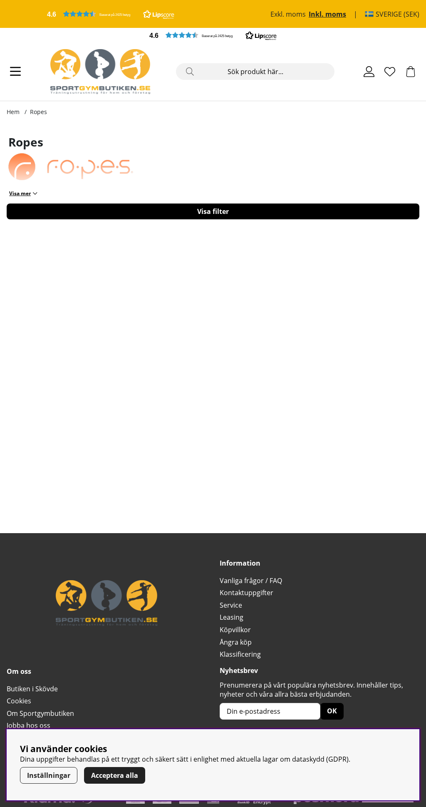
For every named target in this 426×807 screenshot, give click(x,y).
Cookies (19, 701)
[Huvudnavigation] (15, 71)
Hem (13, 112)
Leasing (231, 617)
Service (231, 605)
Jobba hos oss (28, 725)
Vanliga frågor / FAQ (251, 580)
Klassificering (240, 654)
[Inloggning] (369, 71)
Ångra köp (236, 642)
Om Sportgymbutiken (40, 713)
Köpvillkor (235, 630)
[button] (111, 14)
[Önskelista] (390, 71)
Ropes (38, 112)
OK (332, 710)
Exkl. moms (288, 14)
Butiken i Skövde (32, 689)
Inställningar (48, 775)
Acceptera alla (114, 775)
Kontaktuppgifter (246, 592)
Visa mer (20, 193)
